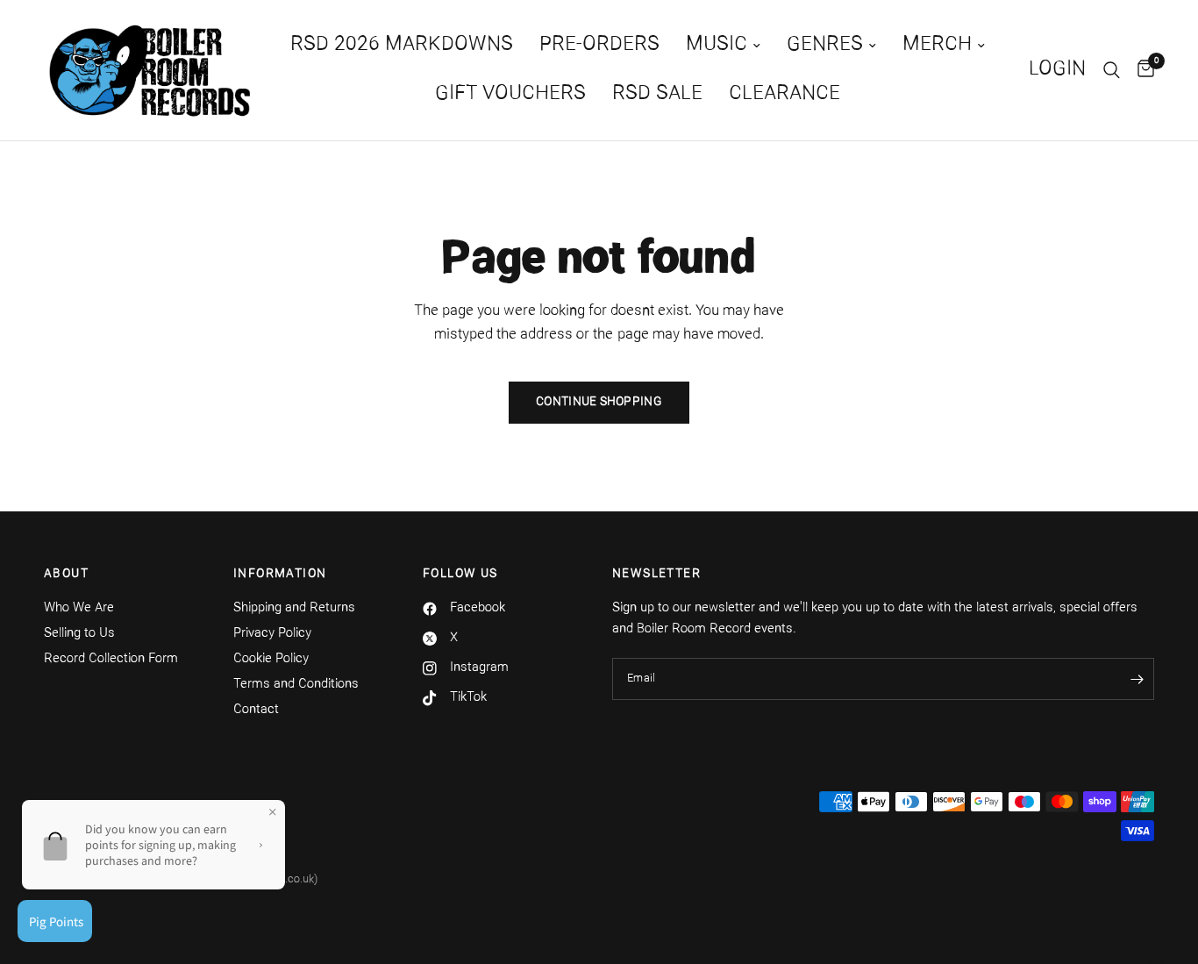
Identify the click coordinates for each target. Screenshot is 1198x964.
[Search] (1112, 70)
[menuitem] (401, 45)
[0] (1141, 70)
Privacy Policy (272, 633)
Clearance (784, 94)
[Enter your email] (1136, 679)
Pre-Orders (599, 45)
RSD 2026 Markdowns (401, 45)
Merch (937, 45)
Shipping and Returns (294, 608)
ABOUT (66, 574)
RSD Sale (657, 94)
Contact (256, 710)
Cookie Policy (271, 659)
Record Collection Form (111, 659)
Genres (825, 45)
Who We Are (79, 608)
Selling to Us (79, 633)
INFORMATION (279, 574)
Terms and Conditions (296, 684)
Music (716, 45)
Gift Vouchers (510, 94)
